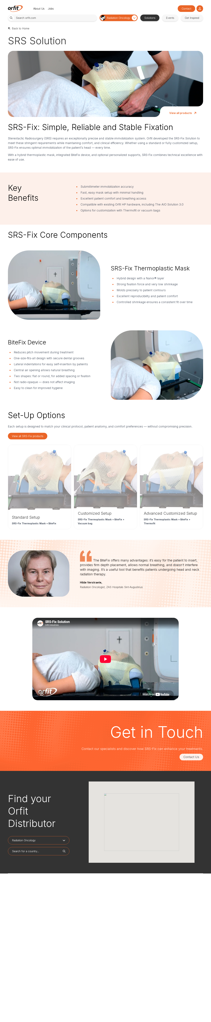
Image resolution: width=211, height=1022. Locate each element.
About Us (39, 8)
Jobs (51, 8)
